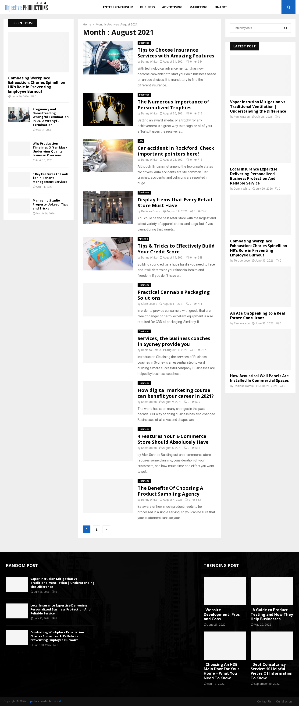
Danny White (149, 61)
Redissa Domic (151, 211)
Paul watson (242, 116)
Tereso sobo (242, 260)
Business (147, 7)
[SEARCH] (286, 28)
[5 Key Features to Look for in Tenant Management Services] (19, 179)
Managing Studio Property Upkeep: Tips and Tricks (50, 204)
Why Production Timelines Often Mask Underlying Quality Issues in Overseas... (50, 149)
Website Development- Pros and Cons (222, 614)
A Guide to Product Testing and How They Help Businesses (272, 614)
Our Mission (284, 701)
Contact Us (264, 701)
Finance (220, 7)
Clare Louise (149, 303)
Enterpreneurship (118, 7)
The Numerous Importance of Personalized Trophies (173, 105)
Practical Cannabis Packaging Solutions (174, 295)
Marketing (198, 7)
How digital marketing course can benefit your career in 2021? (176, 393)
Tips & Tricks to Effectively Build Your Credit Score (176, 249)
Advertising (172, 7)
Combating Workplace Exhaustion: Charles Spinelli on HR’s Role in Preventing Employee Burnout (36, 84)
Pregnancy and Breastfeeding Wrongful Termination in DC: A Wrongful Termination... (51, 117)
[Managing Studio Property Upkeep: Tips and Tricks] (19, 206)
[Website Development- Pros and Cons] (225, 591)
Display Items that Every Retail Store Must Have (175, 202)
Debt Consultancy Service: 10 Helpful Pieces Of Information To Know (271, 671)
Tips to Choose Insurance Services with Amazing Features (176, 53)
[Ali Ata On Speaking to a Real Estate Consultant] (260, 286)
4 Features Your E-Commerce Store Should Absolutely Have (173, 439)
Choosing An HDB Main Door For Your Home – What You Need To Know (221, 671)
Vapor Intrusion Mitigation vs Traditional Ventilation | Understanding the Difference (258, 106)
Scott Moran (149, 402)
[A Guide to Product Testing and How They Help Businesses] (272, 591)
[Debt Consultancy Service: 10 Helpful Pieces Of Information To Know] (272, 645)
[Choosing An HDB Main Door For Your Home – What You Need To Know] (225, 645)
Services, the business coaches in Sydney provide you (174, 341)
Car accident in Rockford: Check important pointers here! (176, 151)
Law (141, 141)
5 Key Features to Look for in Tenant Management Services (50, 178)
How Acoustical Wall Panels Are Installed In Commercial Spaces (259, 378)
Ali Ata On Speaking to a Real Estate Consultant (257, 315)
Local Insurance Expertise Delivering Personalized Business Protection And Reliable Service (254, 176)
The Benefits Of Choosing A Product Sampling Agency (170, 491)
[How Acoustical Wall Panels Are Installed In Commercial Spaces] (260, 349)
